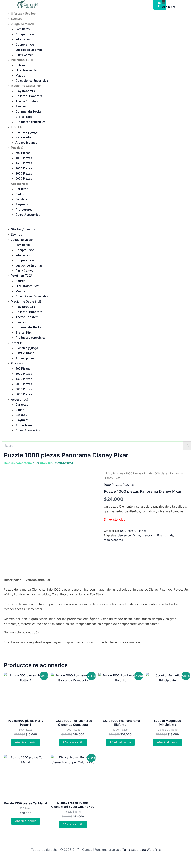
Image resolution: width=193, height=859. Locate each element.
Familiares (22, 29)
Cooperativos (24, 44)
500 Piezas (23, 153)
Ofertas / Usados (23, 13)
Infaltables (22, 39)
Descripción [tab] (12, 580)
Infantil (16, 127)
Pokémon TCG (21, 60)
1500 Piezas (23, 163)
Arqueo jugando (26, 142)
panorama (149, 535)
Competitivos (24, 34)
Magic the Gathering (25, 86)
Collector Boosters (28, 96)
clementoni (124, 535)
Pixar (160, 535)
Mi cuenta (168, 7)
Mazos (20, 75)
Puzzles (16, 147)
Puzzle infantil (25, 137)
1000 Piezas (23, 158)
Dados (19, 194)
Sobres (20, 65)
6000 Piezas (23, 178)
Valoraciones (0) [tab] (37, 580)
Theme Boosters (27, 101)
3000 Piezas (23, 173)
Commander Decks (28, 111)
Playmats (22, 204)
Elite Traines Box (27, 70)
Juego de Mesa (21, 24)
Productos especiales (30, 122)
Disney (137, 535)
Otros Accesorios (27, 214)
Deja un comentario (18, 463)
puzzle (169, 535)
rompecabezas (113, 539)
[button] (96, 224)
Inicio (107, 473)
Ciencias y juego (26, 132)
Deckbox (21, 199)
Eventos (16, 19)
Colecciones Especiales (31, 80)
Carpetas (21, 189)
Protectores (23, 209)
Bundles (20, 106)
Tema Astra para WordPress (142, 849)
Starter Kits (23, 117)
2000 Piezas (23, 168)
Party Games (24, 55)
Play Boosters (25, 91)
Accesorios (19, 184)
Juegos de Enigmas (29, 50)
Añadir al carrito (25, 742)
